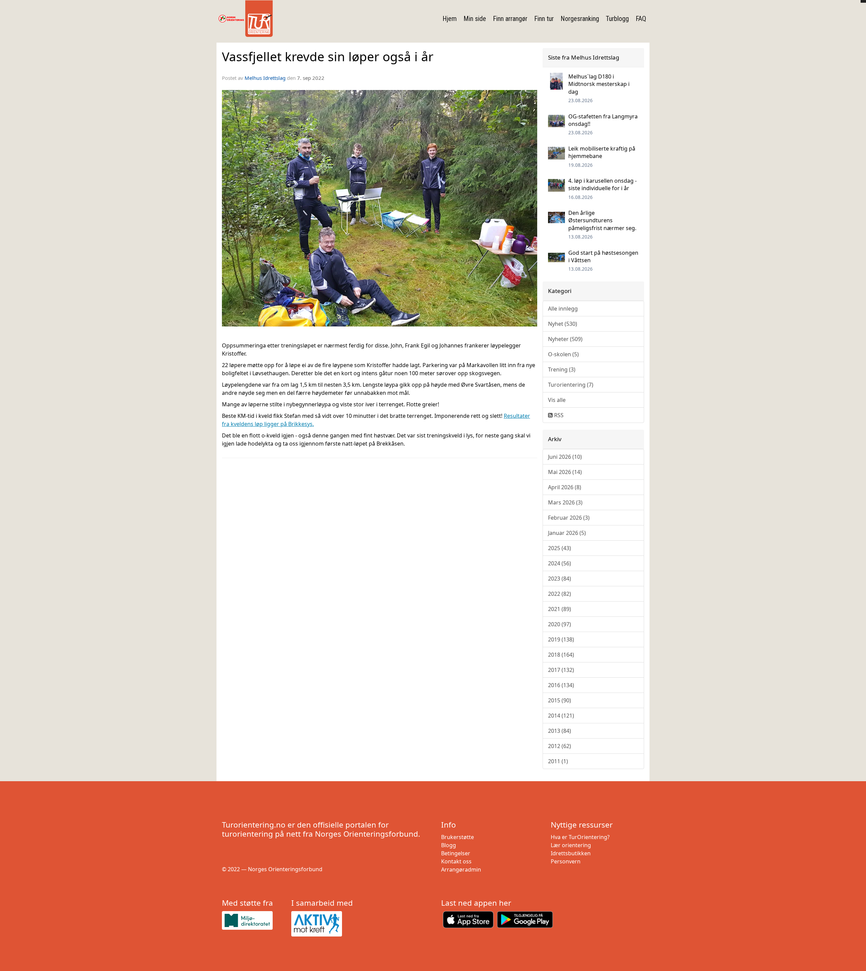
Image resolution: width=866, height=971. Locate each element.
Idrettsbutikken (571, 853)
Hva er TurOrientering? (580, 837)
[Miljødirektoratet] (254, 920)
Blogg (448, 845)
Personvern (565, 861)
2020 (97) (559, 624)
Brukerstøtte (457, 837)
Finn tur (544, 19)
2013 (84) (559, 731)
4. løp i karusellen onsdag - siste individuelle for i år (602, 184)
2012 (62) (559, 746)
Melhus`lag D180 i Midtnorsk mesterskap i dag (599, 84)
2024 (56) (559, 563)
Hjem (449, 19)
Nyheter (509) (565, 339)
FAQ (641, 19)
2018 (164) (561, 654)
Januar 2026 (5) (567, 533)
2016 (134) (561, 685)
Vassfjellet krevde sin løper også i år (327, 56)
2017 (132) (561, 670)
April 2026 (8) (564, 487)
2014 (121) (561, 715)
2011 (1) (558, 761)
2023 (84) (559, 578)
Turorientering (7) (570, 384)
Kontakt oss (456, 861)
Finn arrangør (510, 19)
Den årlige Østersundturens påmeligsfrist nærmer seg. (602, 220)
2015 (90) (559, 700)
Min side (474, 19)
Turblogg (617, 19)
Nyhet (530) (562, 324)
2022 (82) (559, 593)
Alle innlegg (563, 308)
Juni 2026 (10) (565, 456)
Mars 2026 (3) (565, 502)
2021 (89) (559, 609)
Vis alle (557, 400)
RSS (558, 415)
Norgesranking (580, 19)
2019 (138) (561, 639)
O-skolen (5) (563, 354)
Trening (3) (561, 369)
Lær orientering (571, 845)
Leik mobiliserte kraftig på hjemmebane (601, 152)
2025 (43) (559, 548)
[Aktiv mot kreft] (323, 924)
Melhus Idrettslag (265, 77)
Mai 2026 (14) (565, 472)
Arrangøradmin (461, 869)
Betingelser (455, 853)
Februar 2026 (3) (569, 517)
